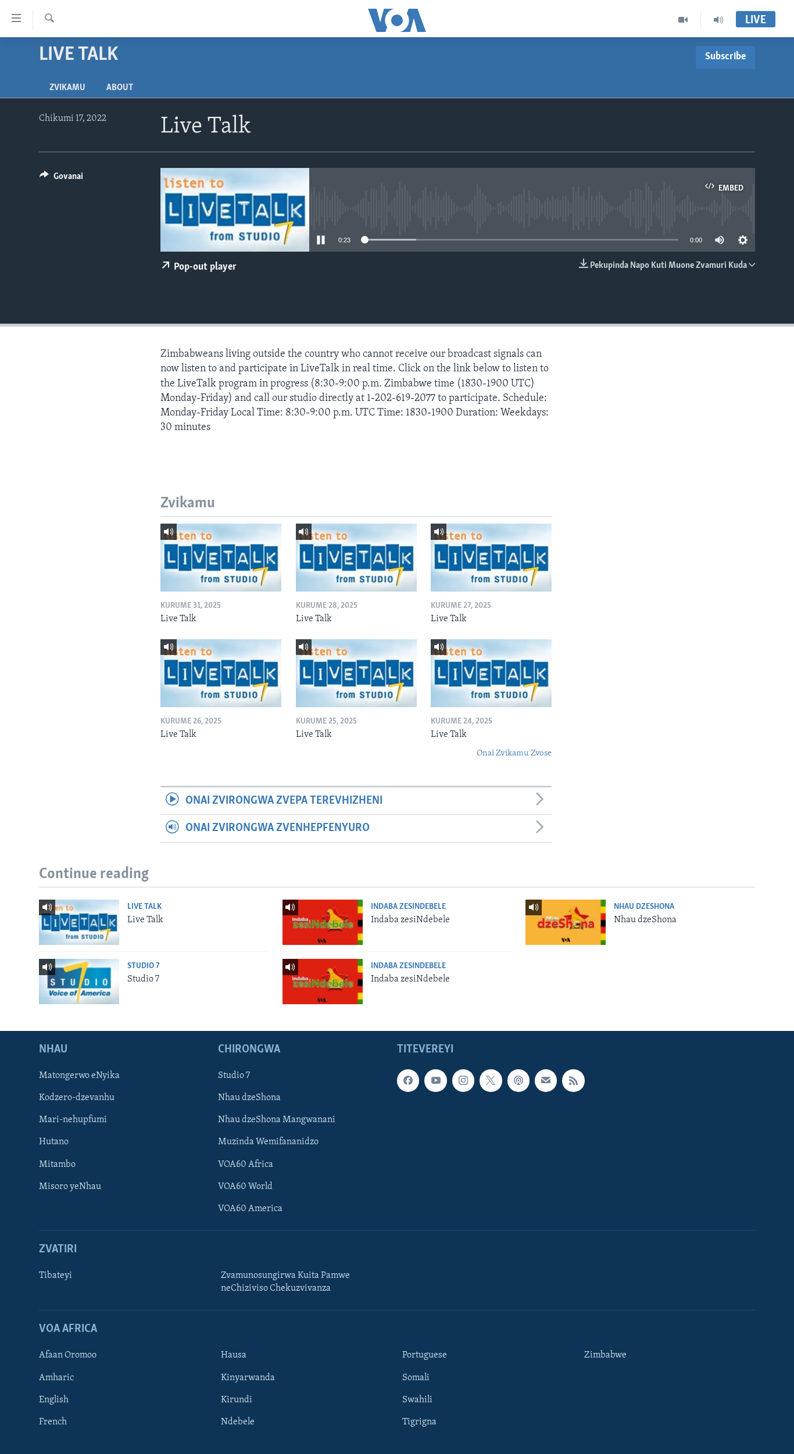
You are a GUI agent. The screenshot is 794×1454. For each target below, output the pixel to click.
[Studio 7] (79, 981)
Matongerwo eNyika (79, 1075)
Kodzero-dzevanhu (77, 1097)
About (119, 87)
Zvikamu (67, 87)
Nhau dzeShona (644, 907)
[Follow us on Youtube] (435, 1080)
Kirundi (236, 1399)
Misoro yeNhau (70, 1186)
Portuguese (424, 1355)
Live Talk (144, 907)
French (53, 1422)
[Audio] (718, 19)
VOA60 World (245, 1186)
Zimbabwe (605, 1355)
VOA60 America (250, 1208)
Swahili (417, 1399)
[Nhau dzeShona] (565, 922)
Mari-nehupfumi (73, 1119)
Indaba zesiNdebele (408, 907)
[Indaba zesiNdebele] (322, 922)
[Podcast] (518, 1080)
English (54, 1399)
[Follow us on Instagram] (463, 1080)
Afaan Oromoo (67, 1355)
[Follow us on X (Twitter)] (491, 1080)
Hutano (54, 1142)
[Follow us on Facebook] (408, 1080)
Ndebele (238, 1422)
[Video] (683, 19)
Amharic (56, 1377)
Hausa (233, 1355)
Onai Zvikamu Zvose (514, 753)
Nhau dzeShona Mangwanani (276, 1119)
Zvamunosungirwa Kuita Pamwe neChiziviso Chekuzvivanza (285, 1282)
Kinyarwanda (248, 1377)
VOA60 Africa (245, 1164)
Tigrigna (419, 1422)
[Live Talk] (220, 558)
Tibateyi (55, 1275)
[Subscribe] (546, 1080)
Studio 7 (143, 966)
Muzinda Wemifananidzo (268, 1142)
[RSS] (573, 1080)
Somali (416, 1377)
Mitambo (57, 1164)
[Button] (61, 179)
